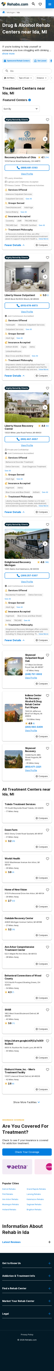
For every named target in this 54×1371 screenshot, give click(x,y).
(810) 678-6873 (29, 305)
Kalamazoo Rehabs (35, 1199)
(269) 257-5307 (29, 575)
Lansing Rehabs (34, 1194)
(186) (47, 562)
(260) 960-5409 (34, 727)
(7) (13, 992)
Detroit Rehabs (9, 1189)
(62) (47, 426)
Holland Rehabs (9, 1209)
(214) (47, 157)
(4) (13, 872)
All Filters (10, 78)
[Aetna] (17, 1166)
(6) (13, 1083)
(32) (13, 901)
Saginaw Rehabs (34, 1204)
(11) (13, 1023)
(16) (13, 929)
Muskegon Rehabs (10, 1204)
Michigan (11, 12)
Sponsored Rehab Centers (18, 61)
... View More (42, 239)
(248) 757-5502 (33, 674)
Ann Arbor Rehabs (10, 1199)
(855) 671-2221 (33, 767)
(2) (48, 295)
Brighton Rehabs (34, 1209)
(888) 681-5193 (29, 167)
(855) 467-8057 (29, 439)
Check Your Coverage (27, 1152)
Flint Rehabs (7, 1194)
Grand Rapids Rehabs (36, 1189)
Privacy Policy (27, 1334)
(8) (34, 723)
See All (29, 199)
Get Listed (42, 61)
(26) (13, 841)
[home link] (3, 12)
